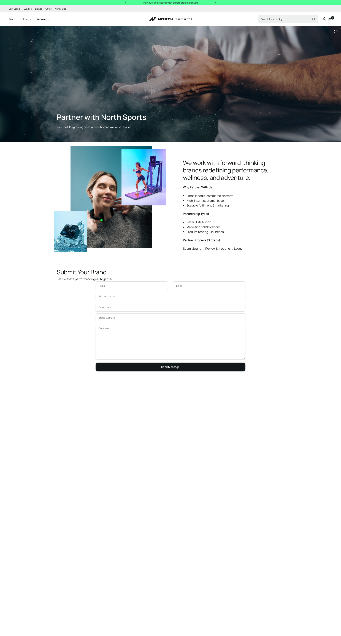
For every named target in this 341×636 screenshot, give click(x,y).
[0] (329, 19)
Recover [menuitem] (41, 19)
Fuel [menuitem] (25, 19)
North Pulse (60, 8)
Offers (48, 8)
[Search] (313, 19)
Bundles (28, 8)
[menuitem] (15, 8)
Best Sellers (14, 8)
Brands (38, 8)
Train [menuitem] (12, 19)
